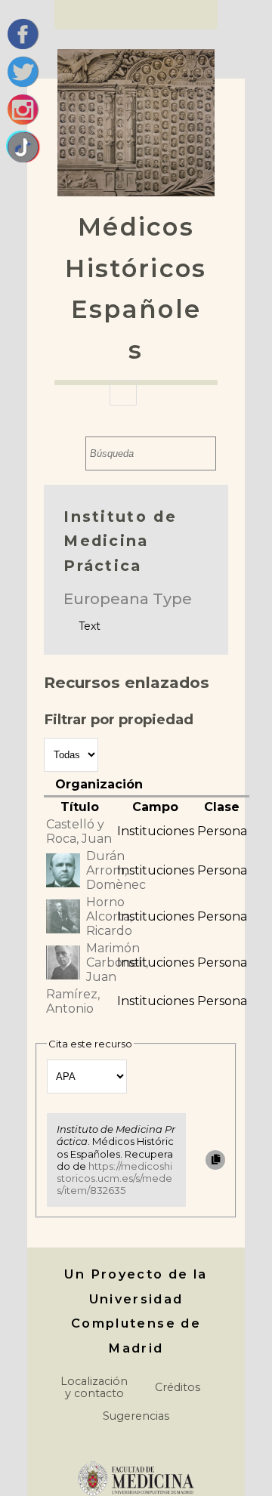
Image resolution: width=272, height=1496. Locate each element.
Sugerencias (136, 1416)
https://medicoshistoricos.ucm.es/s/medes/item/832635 (114, 1178)
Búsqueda (70, 453)
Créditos (177, 1387)
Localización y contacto (94, 1387)
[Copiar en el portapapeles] (215, 1160)
